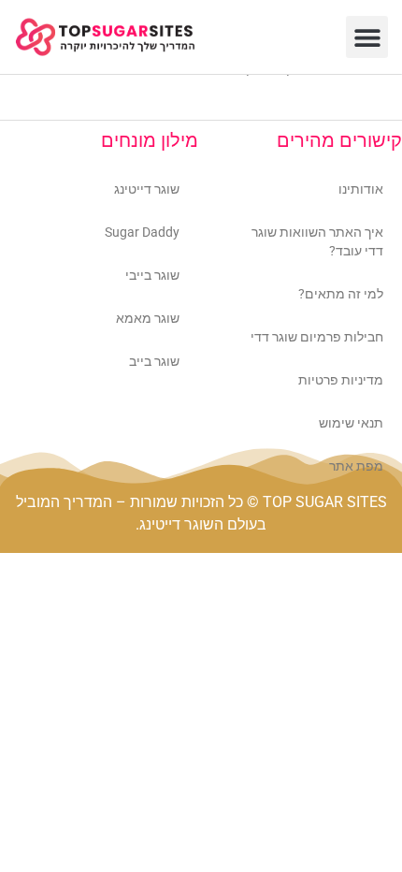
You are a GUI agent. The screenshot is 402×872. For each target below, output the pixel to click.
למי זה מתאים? (340, 293)
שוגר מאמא (147, 318)
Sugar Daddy (142, 232)
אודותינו (360, 189)
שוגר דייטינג (146, 189)
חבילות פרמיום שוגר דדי (317, 336)
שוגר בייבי (152, 275)
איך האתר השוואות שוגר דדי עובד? (317, 241)
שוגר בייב (154, 361)
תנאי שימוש (351, 422)
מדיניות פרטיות (340, 379)
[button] (367, 37)
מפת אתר (356, 465)
